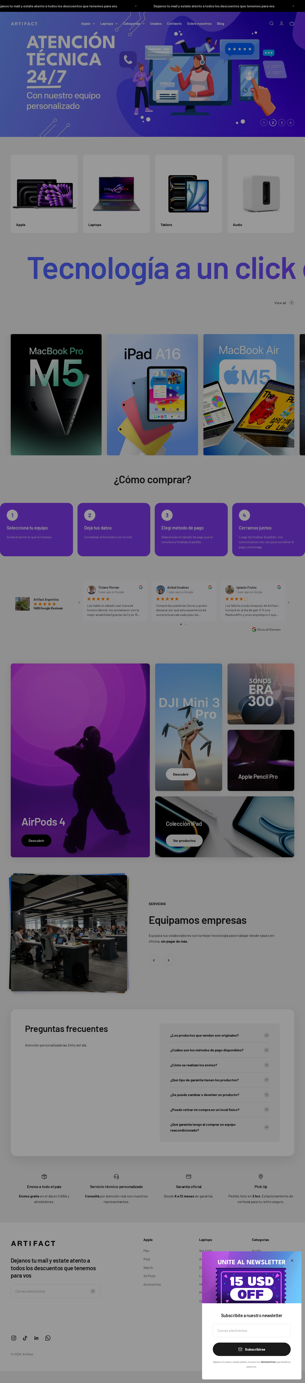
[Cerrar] (292, 1260)
